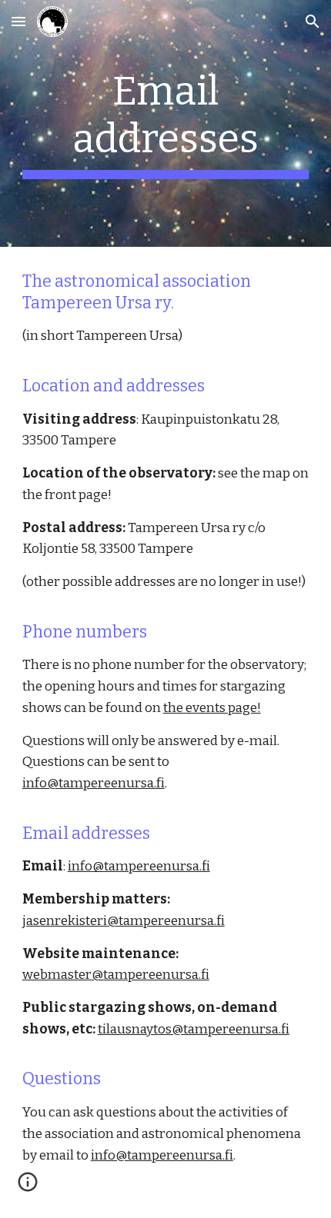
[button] (18, 21)
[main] (166, 123)
